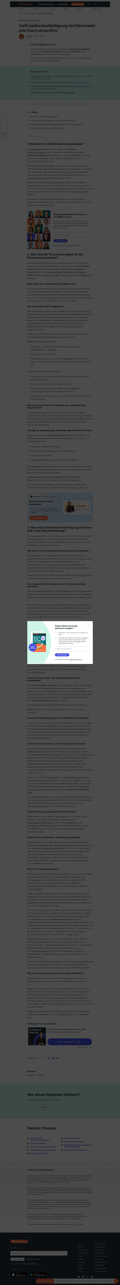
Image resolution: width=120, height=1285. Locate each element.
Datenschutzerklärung (75, 659)
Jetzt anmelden (62, 655)
